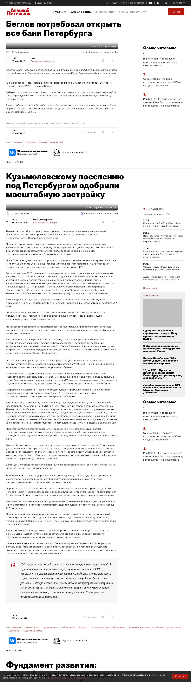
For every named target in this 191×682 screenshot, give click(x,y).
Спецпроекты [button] (81, 11)
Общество (30, 142)
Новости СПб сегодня (32, 630)
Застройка (84, 627)
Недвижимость (68, 627)
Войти (176, 11)
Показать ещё (150, 288)
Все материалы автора (43, 61)
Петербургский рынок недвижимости (108, 627)
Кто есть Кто (138, 11)
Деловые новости (173, 627)
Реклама (122, 11)
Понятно (180, 676)
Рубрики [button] (60, 11)
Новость (43, 142)
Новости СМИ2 (14, 162)
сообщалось (21, 105)
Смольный (17, 142)
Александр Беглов (25, 73)
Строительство (32, 627)
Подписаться (118, 3)
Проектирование (50, 627)
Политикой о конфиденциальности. (68, 678)
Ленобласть (157, 627)
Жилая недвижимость (139, 627)
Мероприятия (105, 11)
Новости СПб (56, 142)
